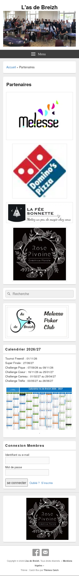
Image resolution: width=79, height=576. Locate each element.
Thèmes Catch (51, 570)
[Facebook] (36, 552)
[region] (39, 519)
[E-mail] (45, 552)
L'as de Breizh (39, 7)
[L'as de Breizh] (39, 45)
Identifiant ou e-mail (17, 455)
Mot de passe (13, 467)
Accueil (11, 67)
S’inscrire (47, 483)
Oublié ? (34, 483)
